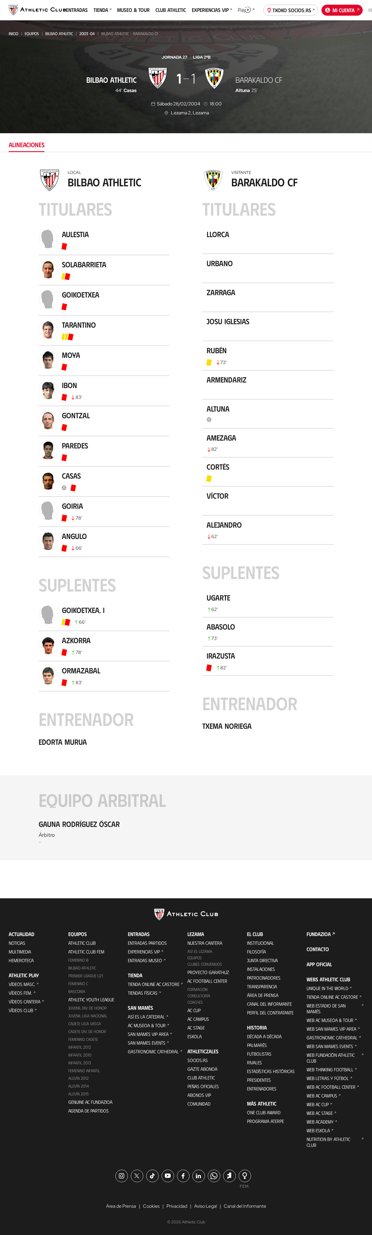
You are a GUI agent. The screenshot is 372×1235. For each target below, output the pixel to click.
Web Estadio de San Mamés (326, 1008)
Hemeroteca (21, 960)
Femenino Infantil (84, 1070)
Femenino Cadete (83, 1039)
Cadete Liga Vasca (84, 1023)
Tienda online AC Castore (153, 984)
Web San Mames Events (330, 1046)
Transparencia (262, 986)
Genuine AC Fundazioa (90, 1102)
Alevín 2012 (78, 1078)
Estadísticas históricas (271, 1071)
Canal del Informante (269, 1004)
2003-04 (87, 33)
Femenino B (78, 960)
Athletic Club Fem (86, 951)
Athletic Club (82, 943)
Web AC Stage (320, 1113)
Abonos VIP (199, 1095)
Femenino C (78, 983)
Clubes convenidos (204, 964)
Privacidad (177, 1206)
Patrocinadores (263, 977)
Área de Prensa (262, 995)
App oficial (319, 964)
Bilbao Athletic (59, 33)
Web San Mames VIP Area (331, 1029)
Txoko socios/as (292, 10)
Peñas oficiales (203, 1086)
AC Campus (198, 1019)
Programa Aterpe (265, 1121)
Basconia (76, 991)
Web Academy (320, 1121)
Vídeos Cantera (24, 1001)
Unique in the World (327, 988)
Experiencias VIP (144, 951)
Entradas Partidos (147, 943)
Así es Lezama (199, 951)
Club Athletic (201, 1077)
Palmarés (257, 1045)
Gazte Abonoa (202, 1069)
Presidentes (259, 1080)
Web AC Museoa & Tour (330, 1020)
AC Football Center (207, 981)
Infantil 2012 (79, 1047)
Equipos (32, 33)
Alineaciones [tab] (26, 144)
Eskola (194, 1036)
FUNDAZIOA (319, 934)
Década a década (264, 1036)
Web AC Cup (318, 1104)
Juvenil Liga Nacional (87, 1015)
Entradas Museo (145, 960)
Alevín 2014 (78, 1085)
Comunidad (198, 1103)
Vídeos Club (21, 1010)
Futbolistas (259, 1053)
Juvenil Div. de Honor (87, 1007)
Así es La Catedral (146, 1016)
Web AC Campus (322, 1095)
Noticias (17, 943)
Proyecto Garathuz (208, 972)
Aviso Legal (205, 1206)
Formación (197, 989)
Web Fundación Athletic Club (331, 1057)
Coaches (195, 1002)
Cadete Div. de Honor (87, 1031)
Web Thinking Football (330, 1069)
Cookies (151, 1206)
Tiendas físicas (143, 993)
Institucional (260, 943)
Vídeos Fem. (20, 993)
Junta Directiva (262, 960)
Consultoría (198, 995)
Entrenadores (261, 1088)
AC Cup (194, 1010)
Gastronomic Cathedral (153, 1051)
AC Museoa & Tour (147, 1025)
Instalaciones (261, 969)
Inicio (13, 33)
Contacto (318, 949)
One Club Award (263, 1112)
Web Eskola (318, 1130)
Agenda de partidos (88, 1110)
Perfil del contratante (270, 1012)
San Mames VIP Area (148, 1034)
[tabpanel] (186, 513)
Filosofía (256, 951)
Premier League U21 (85, 975)
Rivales (254, 1062)
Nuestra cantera (204, 943)
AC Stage (196, 1027)
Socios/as (197, 1060)
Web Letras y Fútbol (328, 1078)
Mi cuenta (343, 10)
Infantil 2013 (79, 1062)
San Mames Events (146, 1042)
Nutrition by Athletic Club (328, 1142)
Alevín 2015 (78, 1093)
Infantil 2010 (79, 1054)
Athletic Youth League (91, 999)
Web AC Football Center (331, 1087)
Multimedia (20, 951)
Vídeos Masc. (22, 984)
